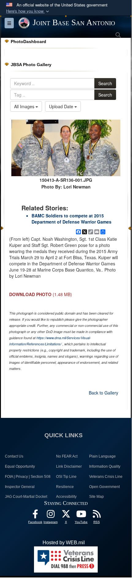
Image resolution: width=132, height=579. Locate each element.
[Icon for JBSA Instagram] (50, 515)
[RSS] (96, 515)
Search (105, 83)
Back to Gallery (103, 393)
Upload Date (61, 106)
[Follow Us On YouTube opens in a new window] (81, 515)
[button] (28, 11)
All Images (25, 106)
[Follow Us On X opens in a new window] (66, 515)
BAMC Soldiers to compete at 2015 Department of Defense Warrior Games (71, 218)
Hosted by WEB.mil (64, 542)
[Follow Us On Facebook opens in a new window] (35, 515)
